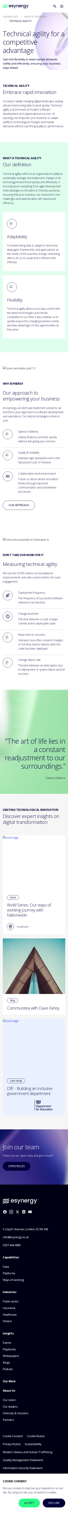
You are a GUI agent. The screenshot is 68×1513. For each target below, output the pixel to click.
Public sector (11, 1301)
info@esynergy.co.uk (16, 1237)
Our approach (19, 505)
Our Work (9, 1381)
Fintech (7, 1321)
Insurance (9, 1308)
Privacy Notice (12, 1444)
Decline (54, 1503)
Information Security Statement (22, 1468)
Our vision (9, 1400)
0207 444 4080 (12, 1245)
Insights (8, 1333)
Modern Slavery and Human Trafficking (27, 1452)
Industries (9, 1292)
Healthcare (10, 1314)
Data (6, 1267)
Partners (8, 1420)
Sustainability (33, 1444)
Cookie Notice (36, 1436)
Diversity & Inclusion (15, 1413)
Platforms (9, 1273)
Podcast (8, 1369)
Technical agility (20, 21)
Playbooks (9, 1349)
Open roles (16, 1166)
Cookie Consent (13, 1436)
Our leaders (10, 1406)
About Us (9, 1391)
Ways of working (35, 16)
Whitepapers (11, 1356)
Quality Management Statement (23, 1460)
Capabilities (11, 1257)
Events (7, 1343)
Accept (29, 1503)
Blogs (6, 1362)
